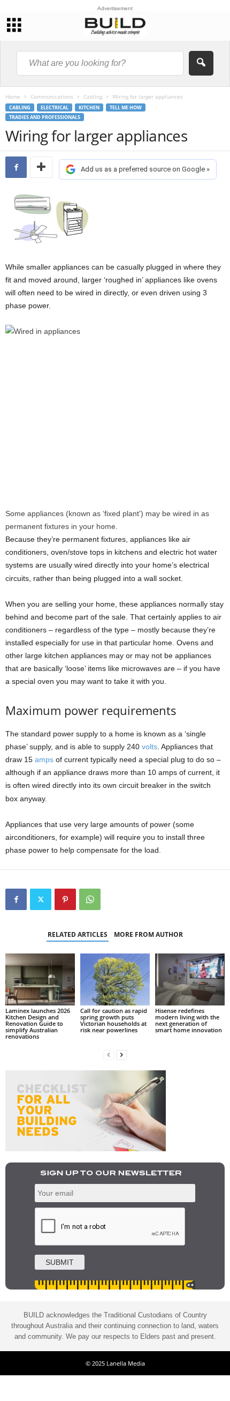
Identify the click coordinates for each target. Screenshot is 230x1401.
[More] (41, 167)
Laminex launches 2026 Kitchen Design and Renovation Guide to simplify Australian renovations (37, 1023)
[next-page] (121, 1054)
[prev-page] (108, 1054)
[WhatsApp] (90, 899)
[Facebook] (16, 167)
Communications (51, 96)
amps (44, 759)
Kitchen (89, 107)
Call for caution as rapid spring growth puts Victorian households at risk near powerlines (113, 1020)
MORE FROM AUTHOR (148, 934)
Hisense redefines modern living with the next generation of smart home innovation (188, 1020)
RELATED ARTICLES (78, 934)
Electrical (54, 107)
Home (12, 96)
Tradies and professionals (44, 117)
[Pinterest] (65, 899)
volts (149, 746)
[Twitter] (40, 899)
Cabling (92, 96)
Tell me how (126, 107)
